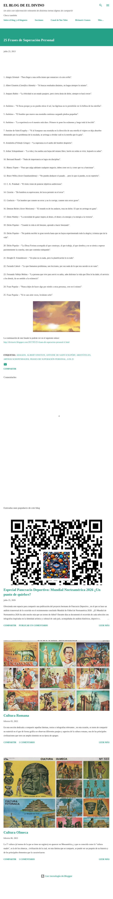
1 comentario (27, 742)
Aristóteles (83, 355)
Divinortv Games (82, 20)
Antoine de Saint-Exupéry (60, 355)
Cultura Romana (16, 715)
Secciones (39, 20)
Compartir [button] (10, 369)
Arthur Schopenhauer (16, 359)
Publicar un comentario (33, 625)
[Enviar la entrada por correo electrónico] (5, 365)
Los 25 (70, 359)
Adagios (21, 355)
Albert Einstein (36, 355)
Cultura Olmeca (16, 832)
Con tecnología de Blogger (58, 876)
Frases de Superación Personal (48, 359)
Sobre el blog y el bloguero (15, 20)
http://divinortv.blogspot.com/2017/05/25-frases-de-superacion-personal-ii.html (36, 342)
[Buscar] (100, 5)
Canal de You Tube (59, 20)
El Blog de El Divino (24, 5)
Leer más (104, 625)
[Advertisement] (56, 476)
